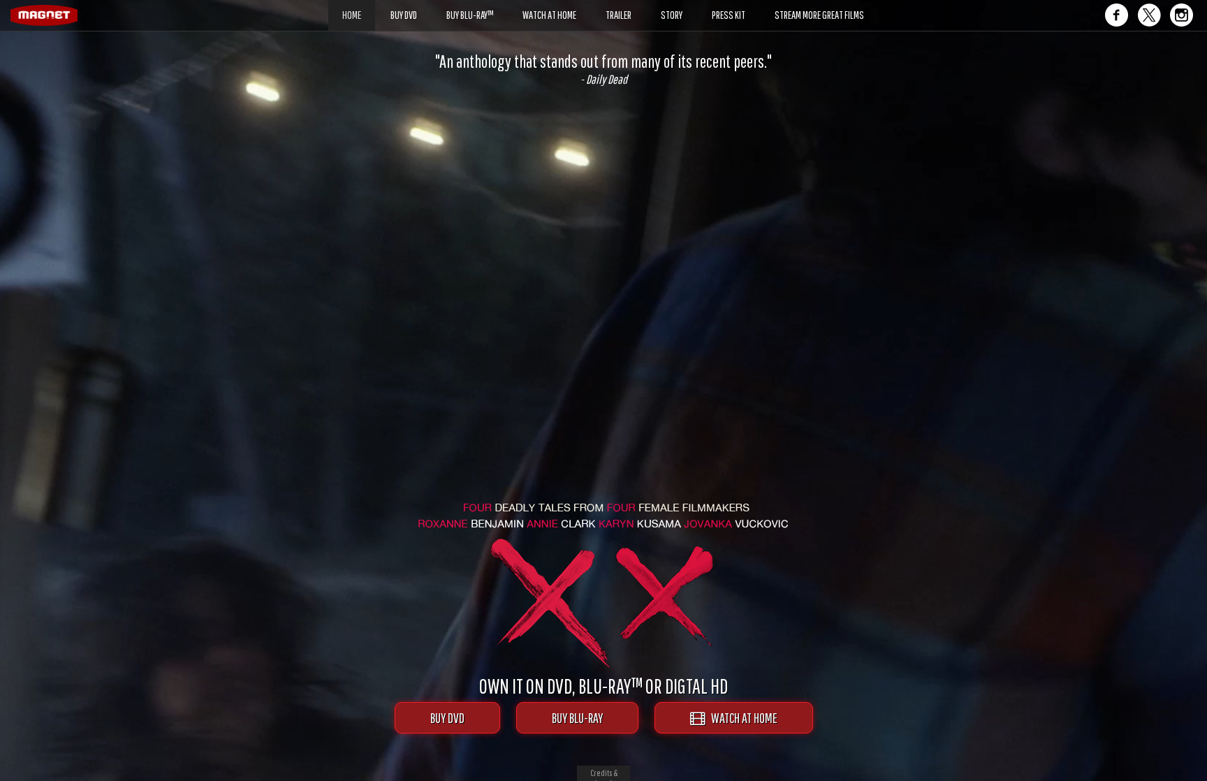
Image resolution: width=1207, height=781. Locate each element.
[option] (603, 69)
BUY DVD (447, 718)
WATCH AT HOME (741, 718)
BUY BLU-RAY (577, 718)
